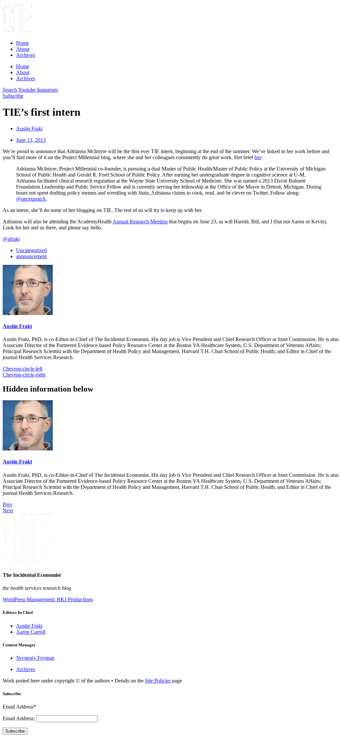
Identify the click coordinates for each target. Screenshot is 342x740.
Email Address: (19, 718)
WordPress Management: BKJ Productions (48, 599)
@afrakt (11, 239)
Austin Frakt (17, 326)
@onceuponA (31, 199)
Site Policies (158, 680)
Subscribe (15, 731)
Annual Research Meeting (140, 221)
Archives (25, 55)
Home (22, 43)
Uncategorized (31, 250)
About (22, 49)
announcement (31, 256)
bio (257, 157)
